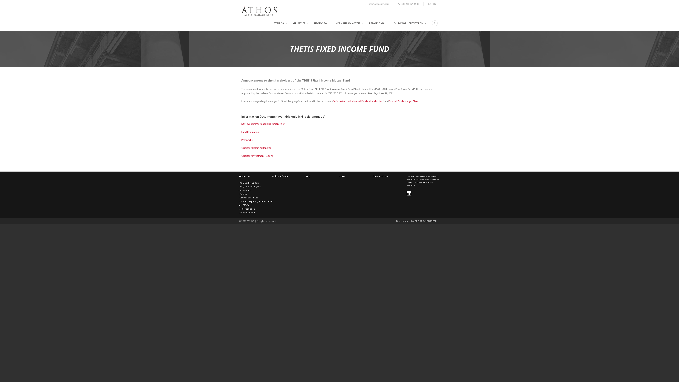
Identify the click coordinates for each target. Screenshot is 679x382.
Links (343, 176)
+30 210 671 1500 (410, 3)
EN (434, 3)
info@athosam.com (378, 3)
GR (429, 3)
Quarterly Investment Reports (257, 155)
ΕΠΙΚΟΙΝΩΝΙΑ (377, 23)
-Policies (243, 194)
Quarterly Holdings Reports (256, 147)
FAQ (308, 176)
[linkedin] (409, 194)
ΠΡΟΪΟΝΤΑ (320, 23)
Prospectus (247, 139)
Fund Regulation (250, 132)
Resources (245, 176)
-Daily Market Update (249, 182)
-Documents (244, 190)
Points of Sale (280, 176)
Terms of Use (380, 176)
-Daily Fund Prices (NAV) (250, 186)
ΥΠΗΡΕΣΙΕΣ (299, 23)
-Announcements (247, 212)
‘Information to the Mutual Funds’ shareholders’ (358, 101)
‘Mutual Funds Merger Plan (403, 101)
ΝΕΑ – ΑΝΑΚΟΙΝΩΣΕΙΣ (348, 23)
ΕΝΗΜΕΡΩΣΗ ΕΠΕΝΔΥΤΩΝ (408, 23)
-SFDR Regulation (247, 208)
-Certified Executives (248, 197)
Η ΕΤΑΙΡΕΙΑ (278, 23)
